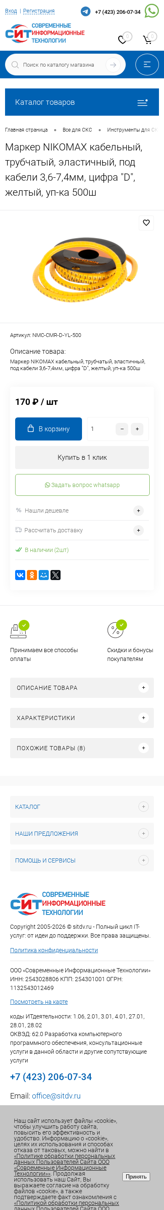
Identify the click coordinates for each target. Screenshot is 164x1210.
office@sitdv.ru (56, 1095)
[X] (55, 575)
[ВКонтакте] (20, 575)
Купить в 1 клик (82, 457)
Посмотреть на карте (39, 1001)
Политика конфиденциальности (54, 950)
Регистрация (39, 11)
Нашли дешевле (47, 510)
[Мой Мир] (44, 575)
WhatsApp (152, 12)
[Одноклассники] (32, 575)
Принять (136, 1177)
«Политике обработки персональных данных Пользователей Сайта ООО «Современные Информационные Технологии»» (64, 1165)
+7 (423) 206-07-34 (117, 12)
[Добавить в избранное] (146, 223)
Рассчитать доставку (53, 530)
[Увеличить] (82, 268)
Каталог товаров (45, 102)
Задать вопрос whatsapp (85, 485)
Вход (11, 11)
